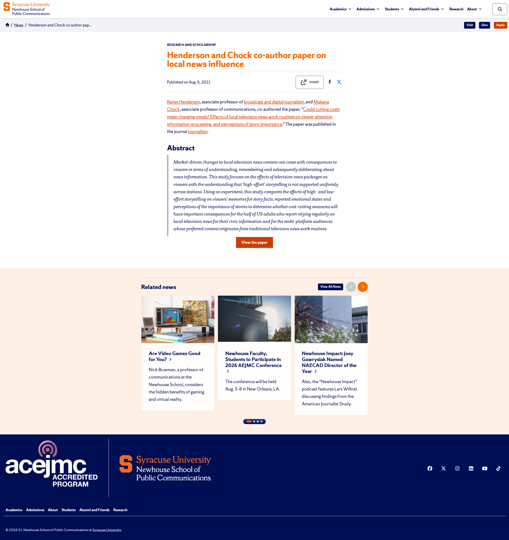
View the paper (254, 242)
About (472, 9)
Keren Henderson (183, 102)
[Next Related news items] (363, 287)
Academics (338, 9)
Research (456, 9)
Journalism (198, 131)
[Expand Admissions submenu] (378, 9)
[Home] (27, 9)
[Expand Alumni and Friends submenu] (442, 9)
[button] (249, 421)
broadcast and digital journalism (274, 102)
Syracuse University (106, 530)
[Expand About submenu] (480, 9)
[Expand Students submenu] (402, 9)
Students (392, 9)
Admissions (365, 9)
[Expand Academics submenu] (350, 9)
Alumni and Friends (424, 9)
